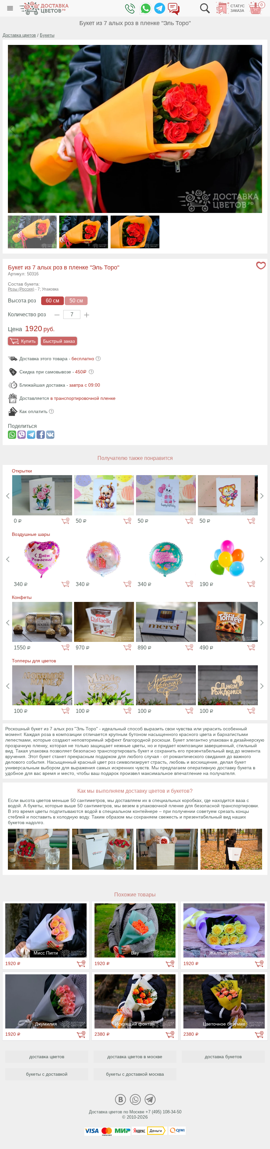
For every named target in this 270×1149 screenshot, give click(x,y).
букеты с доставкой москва (135, 1074)
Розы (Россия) (21, 289)
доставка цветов (46, 1056)
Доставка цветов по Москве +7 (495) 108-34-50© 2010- (135, 1114)
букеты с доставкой (47, 1074)
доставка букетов (223, 1056)
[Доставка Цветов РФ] (43, 8)
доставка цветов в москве (134, 1056)
